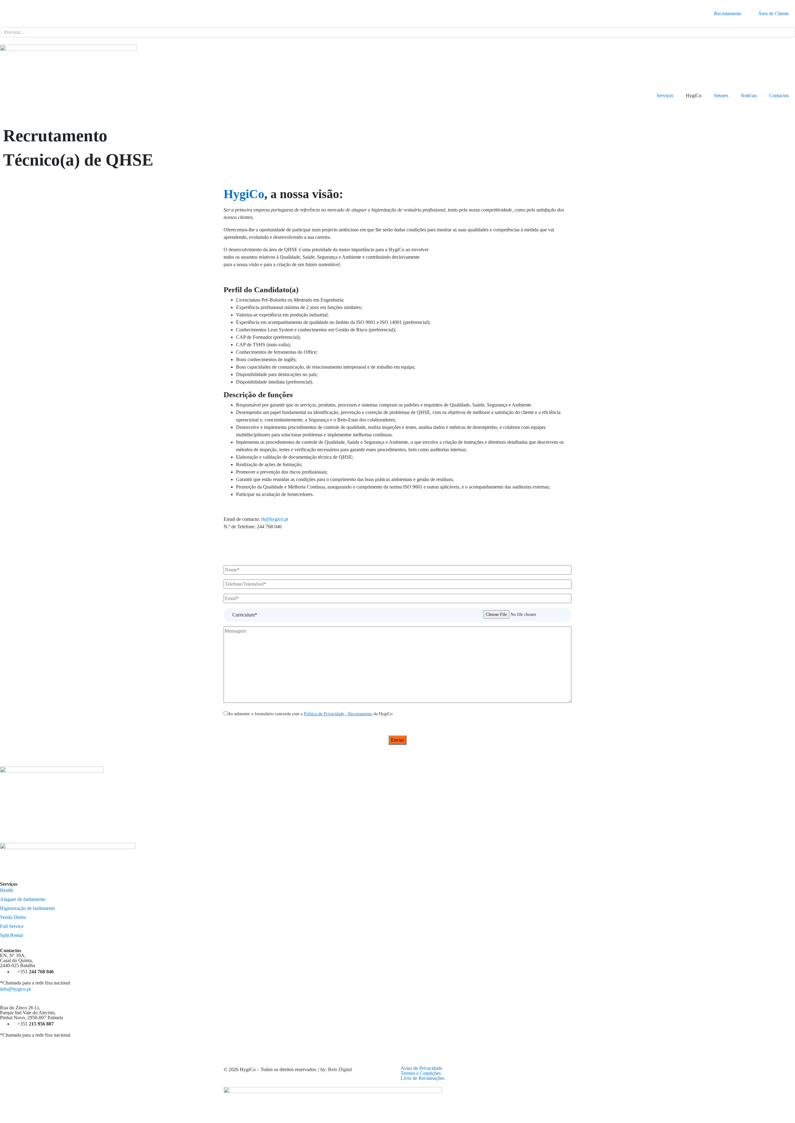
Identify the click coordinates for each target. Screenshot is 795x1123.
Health (6, 890)
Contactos (779, 95)
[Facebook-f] (8, 1045)
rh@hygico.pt (274, 519)
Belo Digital (340, 1069)
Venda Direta (13, 917)
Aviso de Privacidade (421, 1068)
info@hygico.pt (15, 989)
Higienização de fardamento (27, 908)
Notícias (749, 95)
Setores (721, 95)
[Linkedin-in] (405, 1045)
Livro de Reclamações (422, 1078)
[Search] (789, 32)
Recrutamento (727, 13)
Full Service (12, 926)
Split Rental (11, 935)
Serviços (664, 95)
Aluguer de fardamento (22, 899)
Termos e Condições (421, 1073)
